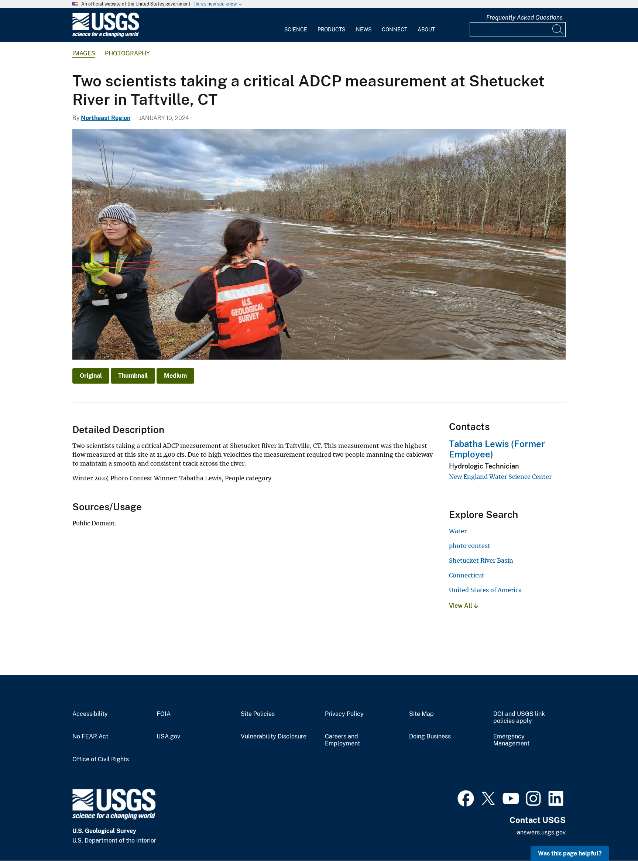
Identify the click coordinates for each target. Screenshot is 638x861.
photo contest (469, 545)
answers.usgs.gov (541, 832)
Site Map (421, 714)
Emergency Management (511, 740)
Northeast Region (105, 117)
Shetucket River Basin (481, 560)
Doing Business (430, 736)
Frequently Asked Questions (524, 17)
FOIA (164, 714)
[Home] (105, 35)
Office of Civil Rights (100, 759)
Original (91, 375)
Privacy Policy (344, 714)
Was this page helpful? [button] (570, 853)
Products (331, 29)
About (426, 29)
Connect (394, 29)
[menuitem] (295, 25)
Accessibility (90, 714)
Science (295, 29)
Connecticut (466, 575)
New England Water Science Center (500, 476)
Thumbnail (133, 375)
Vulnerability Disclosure (273, 736)
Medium (175, 375)
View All (461, 605)
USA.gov (168, 736)
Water (458, 531)
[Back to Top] (611, 834)
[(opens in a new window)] (466, 797)
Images (83, 53)
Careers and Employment (342, 740)
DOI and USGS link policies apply (519, 717)
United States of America (485, 590)
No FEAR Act (90, 736)
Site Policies (258, 714)
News (363, 29)
